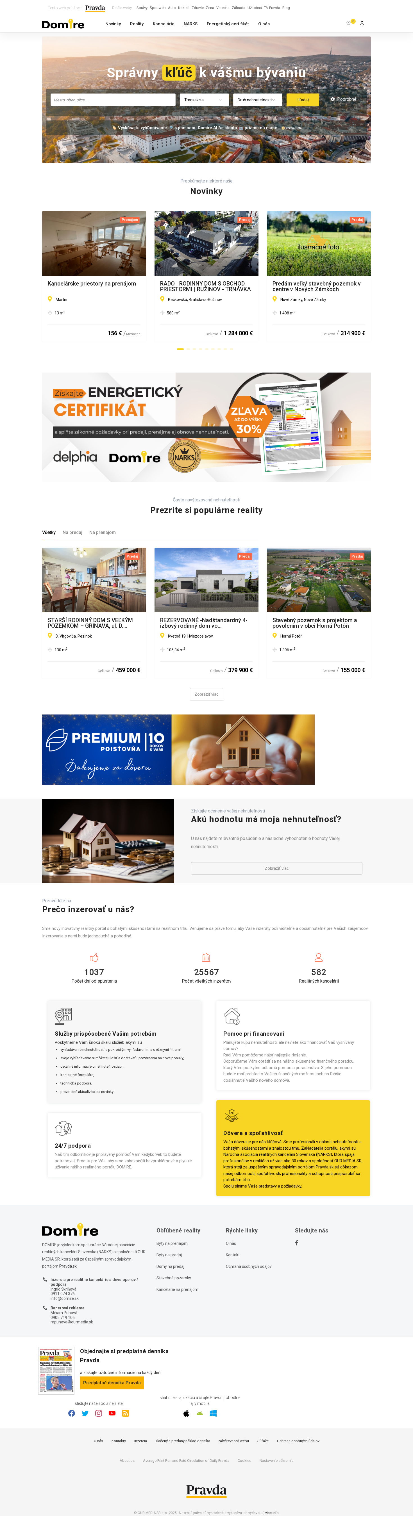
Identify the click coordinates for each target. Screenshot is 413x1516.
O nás (264, 23)
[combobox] (113, 99)
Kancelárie (163, 23)
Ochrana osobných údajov (249, 1266)
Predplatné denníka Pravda (112, 1382)
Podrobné (346, 99)
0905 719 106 (63, 1317)
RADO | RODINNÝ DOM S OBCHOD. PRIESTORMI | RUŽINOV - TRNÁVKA (205, 286)
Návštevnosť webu (234, 1441)
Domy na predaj (170, 1266)
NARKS (191, 23)
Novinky (113, 23)
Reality (137, 23)
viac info (271, 1513)
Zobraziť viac (206, 694)
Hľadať (303, 99)
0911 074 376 (63, 1293)
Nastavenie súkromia (277, 1460)
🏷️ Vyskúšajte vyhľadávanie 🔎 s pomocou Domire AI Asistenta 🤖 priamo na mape (194, 127)
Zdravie (198, 8)
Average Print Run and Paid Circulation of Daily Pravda (186, 1460)
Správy (142, 8)
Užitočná (255, 8)
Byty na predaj (169, 1255)
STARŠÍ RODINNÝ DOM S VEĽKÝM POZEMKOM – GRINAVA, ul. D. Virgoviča (90, 623)
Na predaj (72, 532)
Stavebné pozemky (173, 1278)
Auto (172, 8)
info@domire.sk (65, 1298)
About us (127, 1460)
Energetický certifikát (228, 23)
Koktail (183, 8)
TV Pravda (272, 8)
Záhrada (238, 8)
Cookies (244, 1460)
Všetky (49, 532)
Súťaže (263, 1441)
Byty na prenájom (172, 1243)
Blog (286, 8)
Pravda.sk (324, 1167)
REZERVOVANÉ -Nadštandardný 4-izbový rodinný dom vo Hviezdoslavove (204, 623)
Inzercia (140, 1441)
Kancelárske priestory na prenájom (92, 284)
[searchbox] (114, 99)
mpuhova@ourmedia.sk (72, 1322)
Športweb (158, 8)
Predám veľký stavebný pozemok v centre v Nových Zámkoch (317, 286)
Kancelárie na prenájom (177, 1289)
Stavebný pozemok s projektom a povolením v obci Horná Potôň (315, 623)
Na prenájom (102, 532)
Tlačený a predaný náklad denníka (182, 1441)
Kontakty (119, 1441)
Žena (210, 8)
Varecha (223, 8)
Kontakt (233, 1255)
